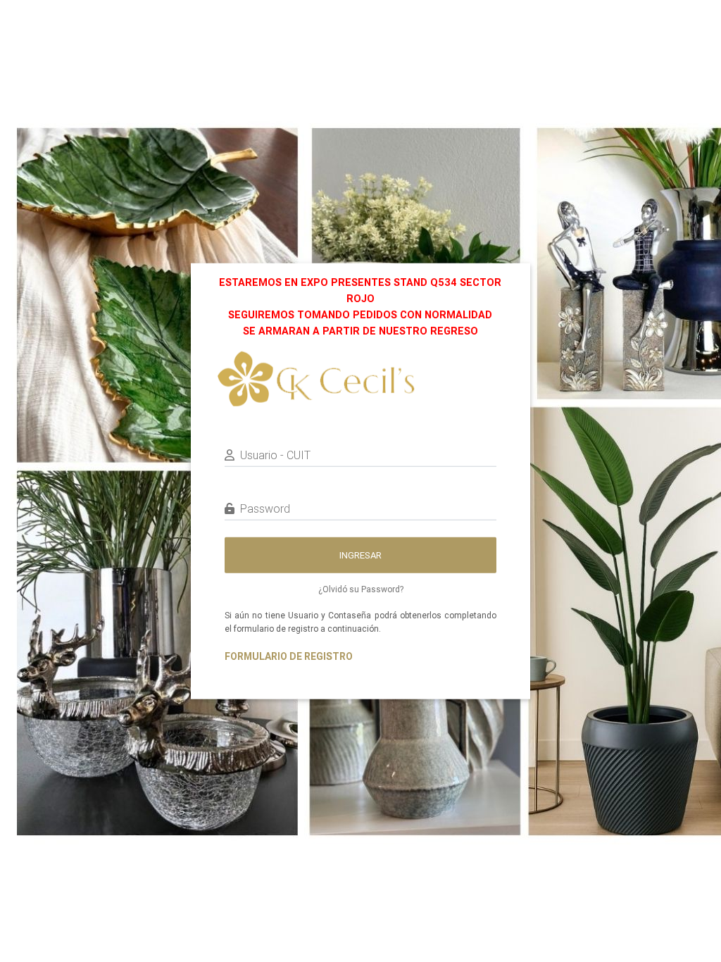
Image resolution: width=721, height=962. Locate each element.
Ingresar (360, 555)
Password (265, 508)
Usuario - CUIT (275, 455)
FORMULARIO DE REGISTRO (289, 655)
